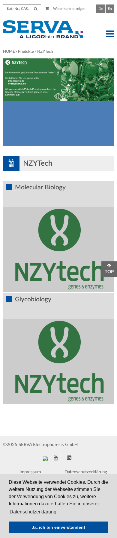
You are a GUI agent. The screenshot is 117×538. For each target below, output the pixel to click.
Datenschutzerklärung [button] (33, 511)
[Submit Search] (35, 9)
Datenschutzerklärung (85, 472)
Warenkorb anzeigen (69, 8)
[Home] (44, 30)
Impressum (30, 472)
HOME (9, 52)
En (110, 8)
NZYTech (45, 52)
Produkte (26, 52)
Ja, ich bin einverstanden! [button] (58, 527)
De (100, 8)
